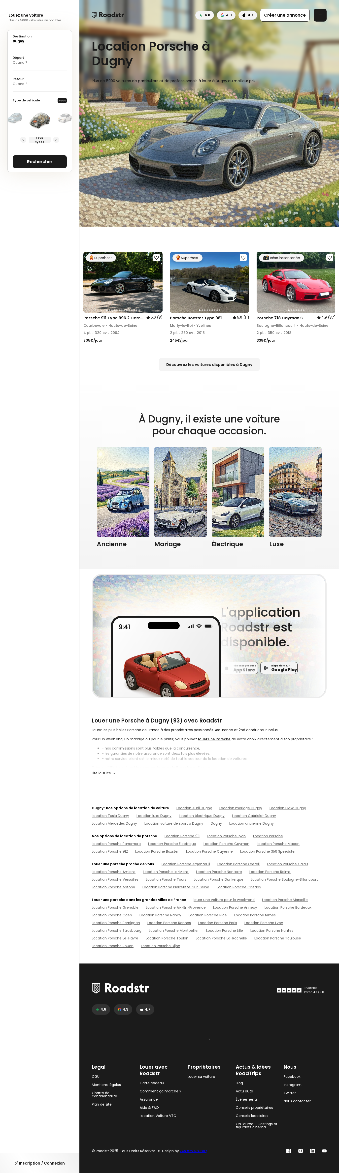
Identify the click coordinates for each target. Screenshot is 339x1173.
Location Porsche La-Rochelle (221, 938)
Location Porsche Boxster (157, 851)
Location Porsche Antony (113, 887)
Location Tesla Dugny (110, 815)
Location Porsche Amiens (114, 871)
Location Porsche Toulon (167, 938)
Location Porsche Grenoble (115, 907)
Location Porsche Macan (278, 843)
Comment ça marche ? (160, 1091)
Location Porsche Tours (166, 879)
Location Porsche (268, 836)
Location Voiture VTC (158, 1115)
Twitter (290, 1093)
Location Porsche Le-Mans (166, 871)
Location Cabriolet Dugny (254, 815)
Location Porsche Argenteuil (186, 864)
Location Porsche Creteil (238, 864)
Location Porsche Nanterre (219, 871)
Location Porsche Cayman (226, 843)
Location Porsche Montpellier (174, 930)
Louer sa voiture (201, 1076)
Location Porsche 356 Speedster (268, 851)
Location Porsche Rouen (113, 945)
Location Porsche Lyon (226, 836)
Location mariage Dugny (240, 808)
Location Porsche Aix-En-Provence (176, 907)
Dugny (216, 823)
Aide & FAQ (149, 1107)
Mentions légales (106, 1084)
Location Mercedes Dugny (114, 823)
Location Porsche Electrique (172, 843)
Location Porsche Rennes (169, 922)
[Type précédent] (23, 140)
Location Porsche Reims (270, 871)
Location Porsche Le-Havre (115, 938)
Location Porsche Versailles (115, 879)
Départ (18, 57)
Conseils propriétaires (254, 1107)
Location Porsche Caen (112, 915)
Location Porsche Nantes (271, 930)
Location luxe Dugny (153, 815)
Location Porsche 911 (182, 836)
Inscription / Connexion (41, 1163)
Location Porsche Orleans (239, 887)
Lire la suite (101, 773)
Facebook (292, 1076)
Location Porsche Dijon (160, 945)
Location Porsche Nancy (160, 915)
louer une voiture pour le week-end (224, 899)
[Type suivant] (56, 140)
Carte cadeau (152, 1083)
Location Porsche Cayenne (209, 851)
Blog (239, 1083)
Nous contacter (297, 1101)
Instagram (293, 1084)
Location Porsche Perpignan (116, 922)
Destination (22, 36)
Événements (247, 1099)
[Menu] (320, 15)
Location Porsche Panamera (116, 843)
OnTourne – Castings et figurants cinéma (256, 1125)
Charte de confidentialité (104, 1094)
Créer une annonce (285, 15)
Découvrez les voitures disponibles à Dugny (209, 364)
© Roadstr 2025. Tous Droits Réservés (124, 1151)
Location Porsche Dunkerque (218, 879)
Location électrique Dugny (202, 815)
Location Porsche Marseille (285, 899)
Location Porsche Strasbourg (116, 930)
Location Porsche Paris (217, 922)
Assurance (149, 1099)
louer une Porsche (214, 739)
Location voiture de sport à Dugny (173, 823)
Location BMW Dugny (288, 808)
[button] (88, 282)
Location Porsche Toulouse (277, 938)
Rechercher (39, 162)
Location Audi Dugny (194, 808)
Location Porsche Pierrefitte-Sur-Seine (175, 887)
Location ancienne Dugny (251, 823)
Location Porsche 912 (110, 851)
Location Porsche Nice (208, 915)
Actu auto (244, 1091)
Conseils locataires (252, 1115)
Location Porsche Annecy (235, 907)
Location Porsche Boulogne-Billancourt (284, 879)
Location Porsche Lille (224, 930)
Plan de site (102, 1104)
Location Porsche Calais (287, 864)
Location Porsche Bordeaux (288, 907)
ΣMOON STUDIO (193, 1150)
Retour (18, 79)
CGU (96, 1076)
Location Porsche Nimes (255, 915)
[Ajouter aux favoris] (156, 257)
